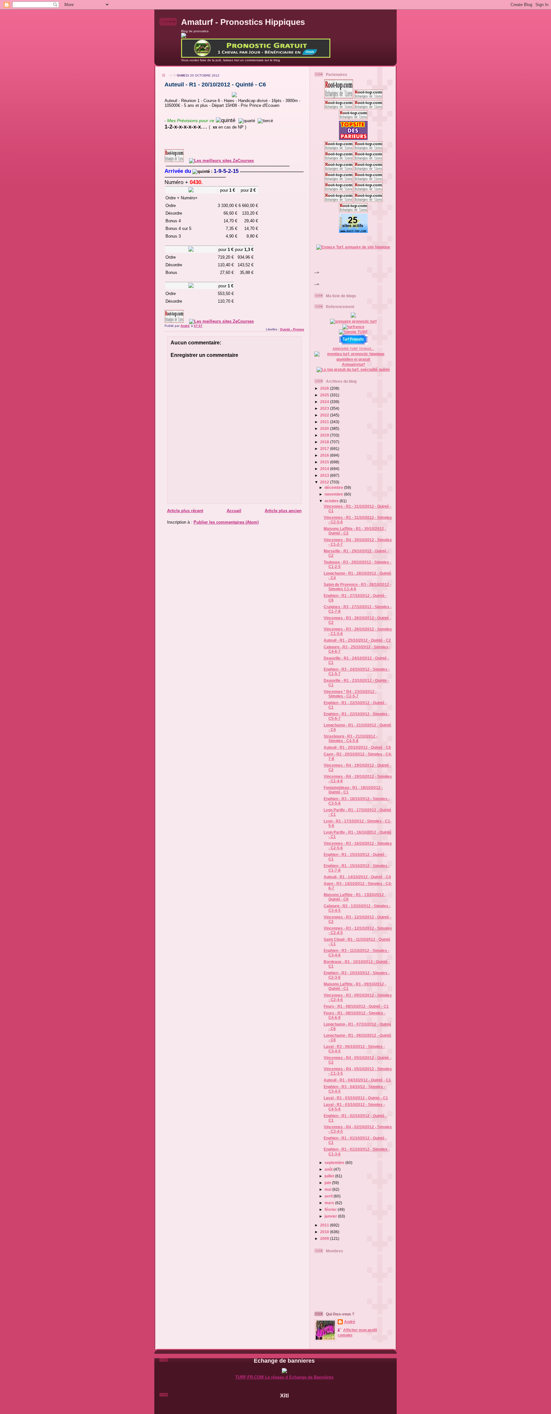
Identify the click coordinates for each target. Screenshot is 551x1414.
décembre (334, 487)
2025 (325, 395)
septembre (335, 1162)
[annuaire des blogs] (353, 316)
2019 (325, 435)
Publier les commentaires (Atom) (226, 522)
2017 (325, 448)
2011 (325, 1225)
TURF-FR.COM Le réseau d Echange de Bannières (284, 1377)
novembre (334, 494)
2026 (325, 388)
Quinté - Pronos (292, 329)
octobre (332, 501)
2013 (325, 475)
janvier (331, 1216)
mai (328, 1189)
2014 (325, 469)
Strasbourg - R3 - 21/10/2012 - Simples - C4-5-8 (351, 738)
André (349, 1322)
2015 (325, 462)
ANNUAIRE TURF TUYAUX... (353, 348)
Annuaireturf (353, 364)
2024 (325, 402)
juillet (330, 1176)
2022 (325, 415)
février (331, 1209)
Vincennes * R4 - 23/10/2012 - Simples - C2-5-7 (350, 693)
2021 (325, 422)
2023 (325, 408)
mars (330, 1203)
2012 (325, 482)
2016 (325, 455)
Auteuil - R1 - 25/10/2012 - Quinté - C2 (357, 640)
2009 (325, 1238)
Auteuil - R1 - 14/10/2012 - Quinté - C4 (357, 877)
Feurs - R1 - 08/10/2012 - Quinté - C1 (356, 1006)
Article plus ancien (283, 510)
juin (328, 1183)
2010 (325, 1232)
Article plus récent (185, 510)
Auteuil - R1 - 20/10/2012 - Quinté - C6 (357, 747)
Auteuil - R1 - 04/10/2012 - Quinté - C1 (357, 1080)
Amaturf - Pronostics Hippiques (243, 22)
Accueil (234, 510)
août (329, 1169)
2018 (325, 442)
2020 (325, 428)
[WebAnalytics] (284, 1406)
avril (329, 1196)
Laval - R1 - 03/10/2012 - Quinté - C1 (356, 1098)
